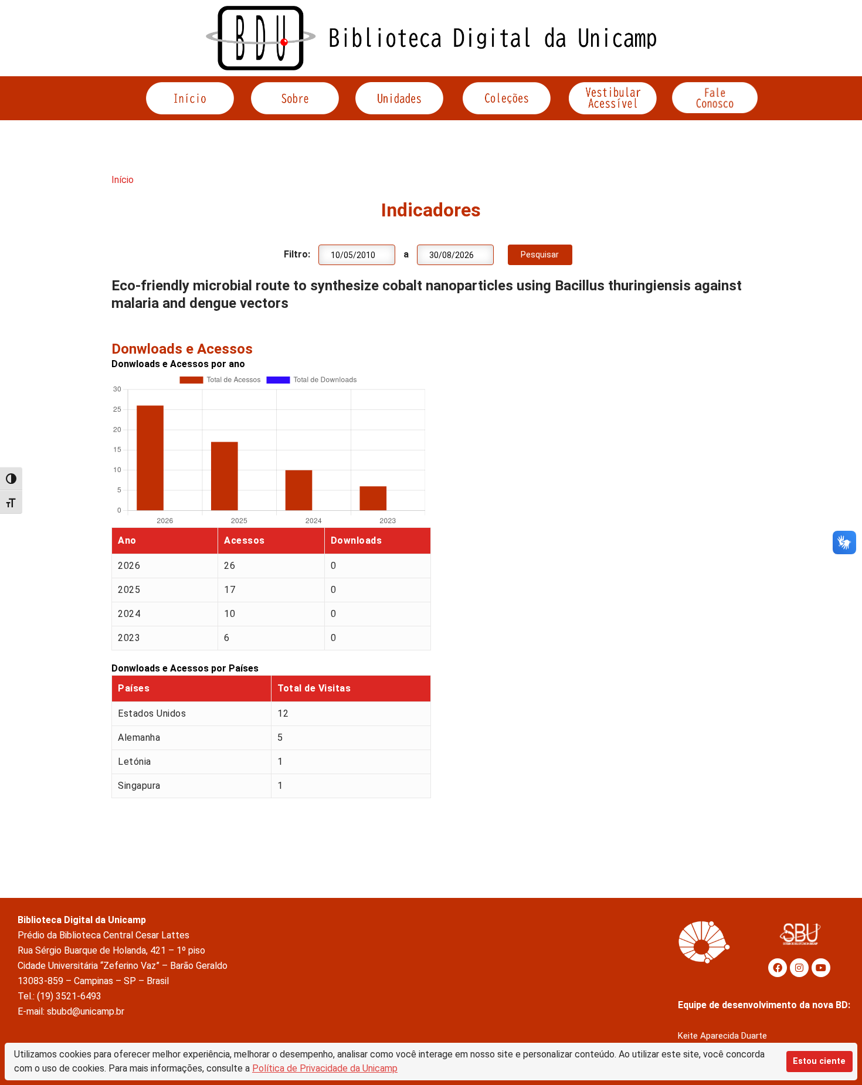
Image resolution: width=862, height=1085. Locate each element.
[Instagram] (799, 967)
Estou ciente (819, 1061)
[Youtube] (821, 967)
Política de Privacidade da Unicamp (325, 1068)
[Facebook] (777, 967)
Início (122, 179)
